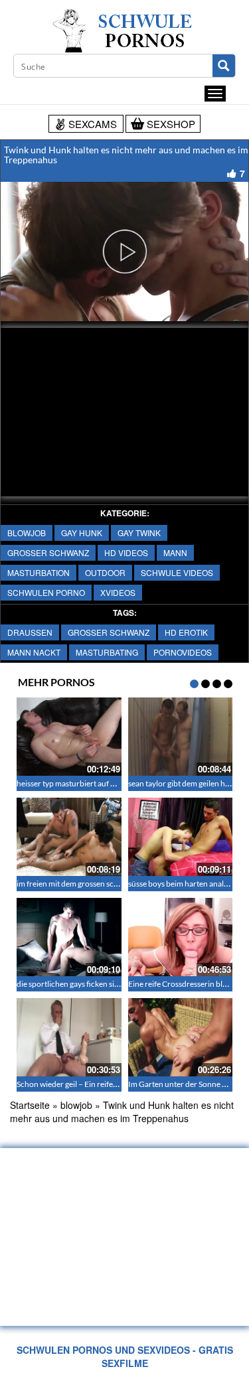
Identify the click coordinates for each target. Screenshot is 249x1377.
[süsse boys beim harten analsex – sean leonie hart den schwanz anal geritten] (180, 837)
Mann (175, 552)
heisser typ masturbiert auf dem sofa (79, 783)
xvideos (117, 592)
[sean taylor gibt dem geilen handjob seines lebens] (180, 736)
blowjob (26, 532)
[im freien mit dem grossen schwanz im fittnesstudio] (69, 837)
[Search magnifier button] (223, 65)
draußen (29, 632)
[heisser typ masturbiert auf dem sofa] (69, 736)
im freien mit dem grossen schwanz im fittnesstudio (104, 884)
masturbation (38, 572)
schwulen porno (46, 592)
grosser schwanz (48, 552)
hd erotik (186, 632)
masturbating (107, 652)
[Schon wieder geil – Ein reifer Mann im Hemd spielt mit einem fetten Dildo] (69, 1037)
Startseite (30, 1105)
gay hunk (81, 532)
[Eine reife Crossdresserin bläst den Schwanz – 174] (180, 937)
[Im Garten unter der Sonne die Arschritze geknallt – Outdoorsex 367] (180, 1037)
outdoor (105, 572)
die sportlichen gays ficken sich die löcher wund (98, 984)
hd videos (126, 552)
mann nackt (33, 652)
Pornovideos (182, 652)
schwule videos (177, 572)
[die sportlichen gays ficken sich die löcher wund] (69, 937)
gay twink (139, 532)
